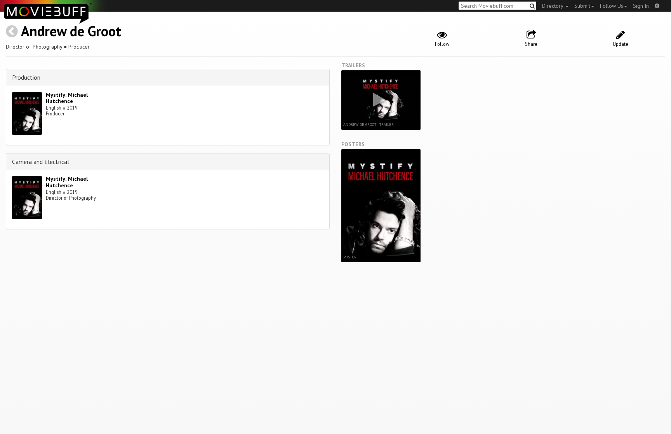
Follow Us (611, 5)
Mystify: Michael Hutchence (67, 98)
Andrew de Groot (71, 31)
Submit (582, 5)
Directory (553, 5)
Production (26, 77)
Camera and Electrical (40, 162)
